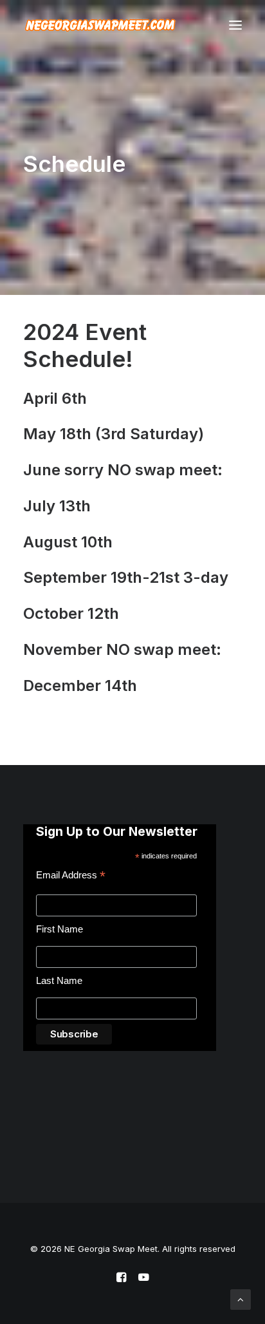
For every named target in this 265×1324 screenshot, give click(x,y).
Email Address (70, 877)
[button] (235, 25)
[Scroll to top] (240, 1298)
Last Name (59, 980)
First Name (59, 928)
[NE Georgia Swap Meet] (100, 25)
